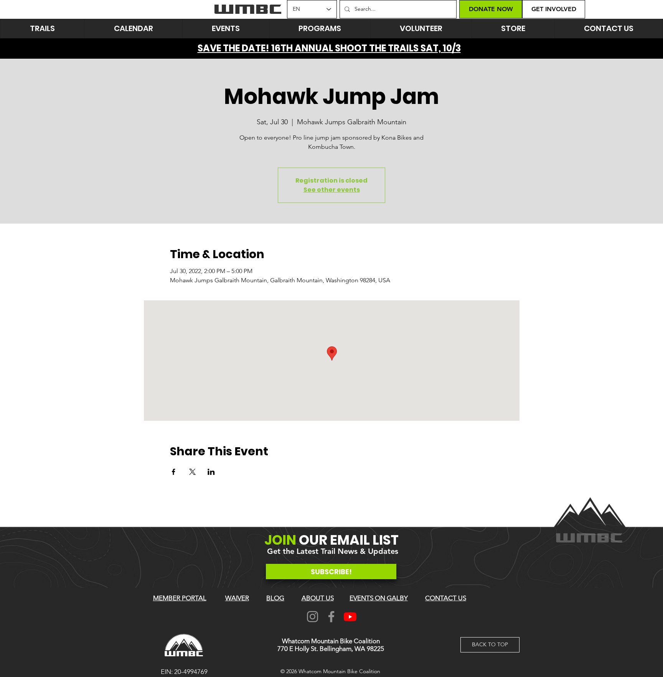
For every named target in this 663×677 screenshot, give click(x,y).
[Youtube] (350, 616)
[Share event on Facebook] (173, 472)
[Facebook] (331, 616)
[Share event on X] (192, 472)
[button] (225, 28)
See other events (331, 189)
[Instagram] (312, 616)
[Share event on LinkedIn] (211, 472)
